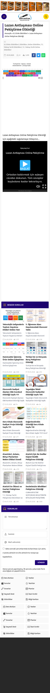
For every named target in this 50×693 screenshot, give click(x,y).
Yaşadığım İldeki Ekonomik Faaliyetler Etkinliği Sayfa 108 (35, 392)
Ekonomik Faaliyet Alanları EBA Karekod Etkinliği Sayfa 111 (12, 392)
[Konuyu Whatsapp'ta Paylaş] (43, 55)
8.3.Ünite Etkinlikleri (20, 33)
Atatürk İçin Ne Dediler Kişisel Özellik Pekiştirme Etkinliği (36, 457)
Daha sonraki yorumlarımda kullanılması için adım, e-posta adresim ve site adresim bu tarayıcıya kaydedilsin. (24, 553)
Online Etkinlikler (34, 44)
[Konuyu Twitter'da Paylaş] (39, 55)
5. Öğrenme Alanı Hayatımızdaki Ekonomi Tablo (36, 327)
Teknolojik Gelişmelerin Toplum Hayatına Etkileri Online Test (13, 327)
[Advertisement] (25, 106)
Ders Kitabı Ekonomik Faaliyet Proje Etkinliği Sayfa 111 (13, 424)
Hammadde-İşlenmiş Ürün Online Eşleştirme (13, 358)
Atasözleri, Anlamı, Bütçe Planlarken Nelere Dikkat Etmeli (12, 457)
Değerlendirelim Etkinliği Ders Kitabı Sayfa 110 (35, 424)
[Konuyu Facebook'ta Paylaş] (34, 55)
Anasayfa (8, 33)
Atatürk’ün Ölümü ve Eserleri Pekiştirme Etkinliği (12, 489)
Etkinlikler (23, 44)
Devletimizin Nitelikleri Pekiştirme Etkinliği (36, 487)
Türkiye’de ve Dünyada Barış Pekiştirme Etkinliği (36, 359)
